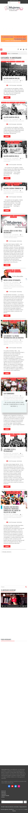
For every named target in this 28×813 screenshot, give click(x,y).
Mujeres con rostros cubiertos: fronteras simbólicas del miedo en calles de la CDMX (12, 509)
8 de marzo (16, 397)
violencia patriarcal (16, 457)
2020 (8, 61)
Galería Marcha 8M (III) (11, 78)
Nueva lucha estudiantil (12, 280)
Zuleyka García (22, 102)
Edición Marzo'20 (12, 102)
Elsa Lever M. (18, 61)
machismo (13, 398)
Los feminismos (9, 393)
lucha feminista (7, 398)
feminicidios (16, 341)
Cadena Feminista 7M (8, 192)
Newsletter (3, 794)
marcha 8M (18, 82)
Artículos (11, 215)
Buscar (3, 800)
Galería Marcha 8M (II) (11, 117)
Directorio (3, 792)
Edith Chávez (15, 192)
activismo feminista (18, 516)
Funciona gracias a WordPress (7, 809)
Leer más (7, 97)
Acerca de (3, 791)
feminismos (9, 82)
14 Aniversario (3, 61)
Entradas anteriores (7, 552)
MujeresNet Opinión (8, 288)
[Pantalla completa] (25, 606)
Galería (23, 61)
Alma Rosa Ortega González (10, 517)
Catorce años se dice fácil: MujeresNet (13, 231)
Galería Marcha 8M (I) (11, 156)
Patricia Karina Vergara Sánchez (17, 456)
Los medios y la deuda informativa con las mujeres (14, 337)
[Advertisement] (14, 24)
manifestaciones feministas (17, 286)
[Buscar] (25, 802)
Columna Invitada (13, 378)
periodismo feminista (12, 237)
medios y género (15, 343)
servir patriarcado (8, 457)
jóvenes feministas (7, 286)
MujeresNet (16, 80)
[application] (14, 600)
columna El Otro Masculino (15, 285)
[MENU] (1, 50)
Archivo (3, 797)
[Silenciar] (23, 606)
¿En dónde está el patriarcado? (10, 450)
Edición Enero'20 (12, 61)
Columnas (12, 271)
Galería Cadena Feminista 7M (13, 188)
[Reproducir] (2, 606)
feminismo (21, 192)
